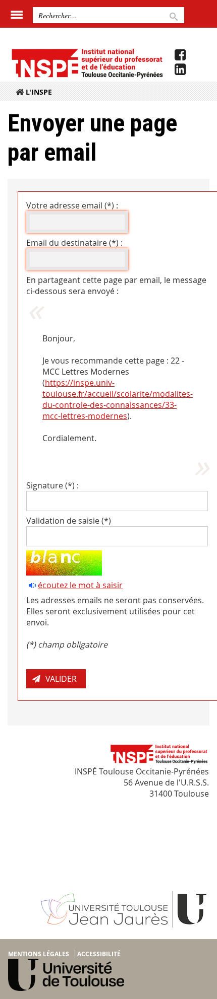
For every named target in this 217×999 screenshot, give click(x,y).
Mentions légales (38, 954)
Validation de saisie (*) (68, 520)
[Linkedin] (180, 69)
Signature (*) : (52, 485)
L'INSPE (39, 92)
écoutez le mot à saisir (80, 585)
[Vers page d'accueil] (87, 63)
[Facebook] (180, 54)
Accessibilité (99, 954)
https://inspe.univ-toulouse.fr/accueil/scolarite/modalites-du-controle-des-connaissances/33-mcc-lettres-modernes (117, 399)
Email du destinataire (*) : (74, 242)
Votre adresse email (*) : (72, 205)
